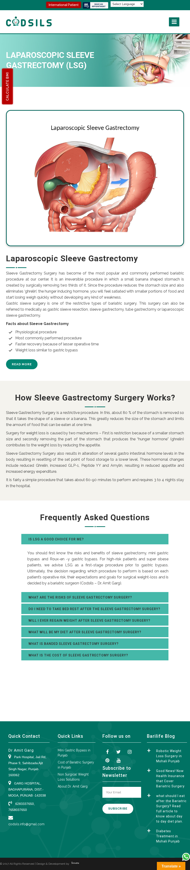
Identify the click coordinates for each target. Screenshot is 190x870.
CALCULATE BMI (7, 86)
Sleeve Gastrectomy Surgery (30, 412)
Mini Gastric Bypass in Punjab (74, 752)
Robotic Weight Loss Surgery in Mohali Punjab (169, 756)
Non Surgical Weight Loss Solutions (73, 776)
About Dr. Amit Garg (73, 786)
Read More (22, 364)
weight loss (35, 433)
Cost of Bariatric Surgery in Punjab (76, 764)
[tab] (94, 539)
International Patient (64, 5)
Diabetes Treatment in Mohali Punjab (168, 836)
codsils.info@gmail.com (26, 824)
